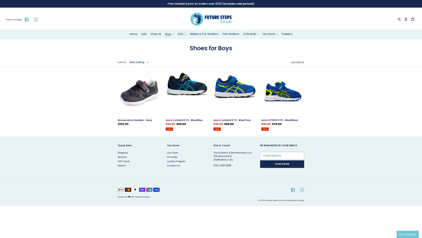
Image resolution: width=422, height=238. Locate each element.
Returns (122, 157)
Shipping (123, 152)
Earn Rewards (407, 234)
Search (122, 165)
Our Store (172, 152)
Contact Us (173, 165)
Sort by (122, 62)
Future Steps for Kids (276, 200)
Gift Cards (124, 161)
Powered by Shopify (295, 200)
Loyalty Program (176, 161)
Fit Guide (172, 157)
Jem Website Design (140, 197)
